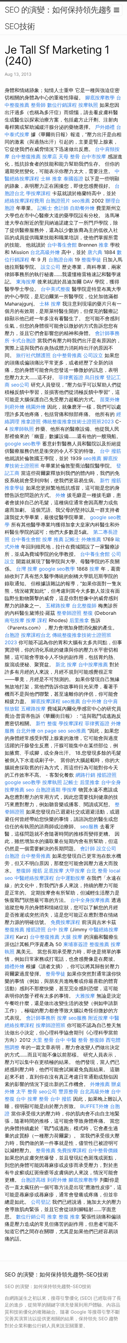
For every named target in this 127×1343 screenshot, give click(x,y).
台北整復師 (84, 605)
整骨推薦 (45, 1150)
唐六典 (95, 252)
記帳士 (44, 208)
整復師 (23, 871)
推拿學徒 (14, 488)
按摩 (94, 569)
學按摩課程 (38, 193)
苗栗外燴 (110, 399)
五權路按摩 (58, 605)
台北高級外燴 (45, 252)
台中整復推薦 (26, 156)
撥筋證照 (107, 775)
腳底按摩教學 (100, 97)
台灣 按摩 (26, 569)
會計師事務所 (40, 1018)
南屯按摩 (14, 620)
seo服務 (89, 826)
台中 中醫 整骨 (71, 1040)
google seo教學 (23, 444)
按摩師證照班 (50, 1025)
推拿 (104, 245)
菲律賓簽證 (71, 377)
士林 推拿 (51, 178)
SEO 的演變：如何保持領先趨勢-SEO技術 (61, 18)
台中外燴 (91, 701)
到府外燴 (14, 407)
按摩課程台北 (36, 635)
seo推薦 (81, 201)
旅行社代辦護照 (33, 355)
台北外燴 (26, 731)
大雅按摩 (85, 996)
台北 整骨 (97, 871)
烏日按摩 (94, 377)
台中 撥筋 (110, 451)
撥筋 (37, 871)
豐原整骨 (68, 1091)
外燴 (60, 495)
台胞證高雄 (33, 1180)
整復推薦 (14, 929)
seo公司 (20, 385)
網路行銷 (85, 775)
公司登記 (41, 1202)
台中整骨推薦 (67, 355)
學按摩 (69, 790)
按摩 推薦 (52, 539)
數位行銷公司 (31, 1217)
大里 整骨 (43, 1040)
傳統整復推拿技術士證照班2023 (78, 421)
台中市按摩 (93, 156)
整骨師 (38, 105)
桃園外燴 (36, 407)
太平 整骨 (26, 1091)
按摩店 (49, 156)
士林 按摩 (50, 304)
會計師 (61, 208)
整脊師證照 (69, 613)
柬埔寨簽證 (75, 944)
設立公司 (50, 267)
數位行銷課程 (62, 105)
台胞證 (12, 635)
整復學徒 (91, 259)
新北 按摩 (66, 664)
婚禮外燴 (14, 966)
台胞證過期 (48, 790)
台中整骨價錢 (103, 1150)
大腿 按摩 (71, 937)
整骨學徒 (55, 974)
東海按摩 (26, 282)
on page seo (51, 731)
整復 (88, 613)
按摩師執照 (21, 429)
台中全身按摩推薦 (90, 900)
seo (30, 790)
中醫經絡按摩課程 (34, 878)
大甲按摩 (75, 871)
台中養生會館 (62, 245)
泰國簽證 (73, 178)
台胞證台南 (60, 259)
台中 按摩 (57, 929)
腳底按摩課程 (45, 701)
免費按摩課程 (65, 922)
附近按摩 (98, 1018)
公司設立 (93, 355)
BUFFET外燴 (94, 1106)
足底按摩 (53, 871)
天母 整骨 (69, 156)
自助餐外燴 (82, 208)
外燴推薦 (91, 539)
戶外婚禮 (105, 127)
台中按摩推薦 (93, 664)
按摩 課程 (36, 620)
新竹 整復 (46, 723)
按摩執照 (88, 105)
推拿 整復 (57, 1217)
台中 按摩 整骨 (32, 1099)
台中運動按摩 (70, 878)
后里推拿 (79, 620)
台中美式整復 (55, 289)
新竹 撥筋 (110, 480)
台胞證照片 (58, 201)
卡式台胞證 (23, 340)
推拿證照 (31, 421)
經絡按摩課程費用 (24, 201)
